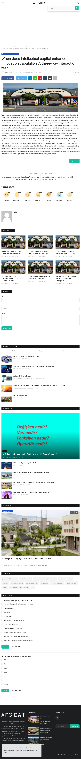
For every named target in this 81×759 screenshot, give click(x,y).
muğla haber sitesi (71, 583)
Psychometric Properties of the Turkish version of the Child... (67, 252)
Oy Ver (5, 647)
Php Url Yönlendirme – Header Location (26, 356)
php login (5, 583)
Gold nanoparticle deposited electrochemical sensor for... (38, 252)
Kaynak (73, 161)
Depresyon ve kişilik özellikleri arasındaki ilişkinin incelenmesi (33, 482)
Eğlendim (38, 200)
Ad (2, 296)
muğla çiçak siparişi (25, 579)
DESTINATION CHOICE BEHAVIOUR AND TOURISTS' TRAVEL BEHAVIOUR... (11, 278)
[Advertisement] (40, 17)
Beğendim (6, 200)
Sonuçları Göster (16, 647)
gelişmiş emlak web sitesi (9, 579)
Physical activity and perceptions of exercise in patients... (46, 741)
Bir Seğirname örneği (20, 395)
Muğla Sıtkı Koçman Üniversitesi (27, 46)
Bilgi (6, 72)
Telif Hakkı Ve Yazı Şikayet (65, 755)
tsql (33, 587)
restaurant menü (39, 579)
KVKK (76, 755)
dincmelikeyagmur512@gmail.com (22, 378)
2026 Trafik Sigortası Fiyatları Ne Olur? (25, 463)
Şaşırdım (69, 200)
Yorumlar (6, 292)
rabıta (70, 579)
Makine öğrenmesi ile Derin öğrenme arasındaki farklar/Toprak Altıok (57, 178)
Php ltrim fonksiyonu (57, 583)
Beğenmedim (17, 200)
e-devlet (4, 587)
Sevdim (27, 200)
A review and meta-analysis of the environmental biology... (39, 277)
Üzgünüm (59, 200)
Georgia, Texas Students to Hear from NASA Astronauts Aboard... (34, 366)
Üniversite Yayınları (12, 46)
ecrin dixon (5, 457)
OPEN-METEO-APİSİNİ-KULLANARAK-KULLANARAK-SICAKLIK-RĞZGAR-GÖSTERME (39, 386)
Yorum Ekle (7, 328)
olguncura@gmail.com (19, 388)
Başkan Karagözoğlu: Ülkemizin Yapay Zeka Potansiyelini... (32, 492)
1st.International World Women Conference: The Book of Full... (45, 720)
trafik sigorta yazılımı (17, 583)
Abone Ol (75, 726)
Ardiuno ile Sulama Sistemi (22, 376)
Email (3, 305)
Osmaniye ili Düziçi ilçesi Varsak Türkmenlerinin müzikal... (27, 558)
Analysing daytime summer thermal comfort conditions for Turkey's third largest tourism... (20, 178)
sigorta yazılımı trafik (32, 583)
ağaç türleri (62, 579)
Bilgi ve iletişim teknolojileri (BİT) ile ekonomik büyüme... (31, 472)
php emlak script (51, 579)
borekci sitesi (44, 583)
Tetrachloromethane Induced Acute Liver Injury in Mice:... (11, 252)
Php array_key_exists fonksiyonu (19, 587)
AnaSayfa (3, 46)
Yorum (3, 313)
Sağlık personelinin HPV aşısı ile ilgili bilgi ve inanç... (45, 730)
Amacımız (53, 755)
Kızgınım (48, 200)
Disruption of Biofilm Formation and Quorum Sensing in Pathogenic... (67, 278)
